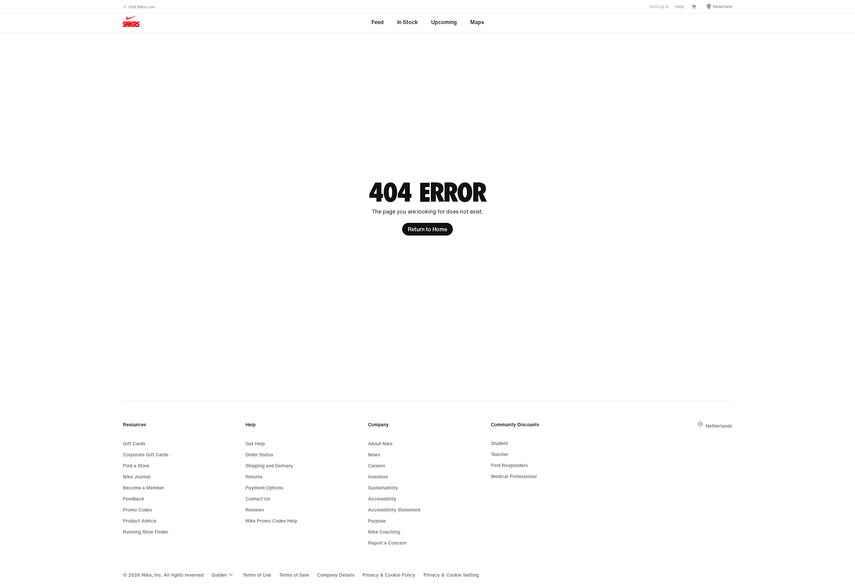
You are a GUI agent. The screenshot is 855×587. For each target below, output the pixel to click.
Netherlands (719, 425)
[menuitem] (223, 575)
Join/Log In (659, 6)
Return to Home (427, 229)
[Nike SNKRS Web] (131, 23)
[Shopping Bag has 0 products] (694, 7)
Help (679, 6)
